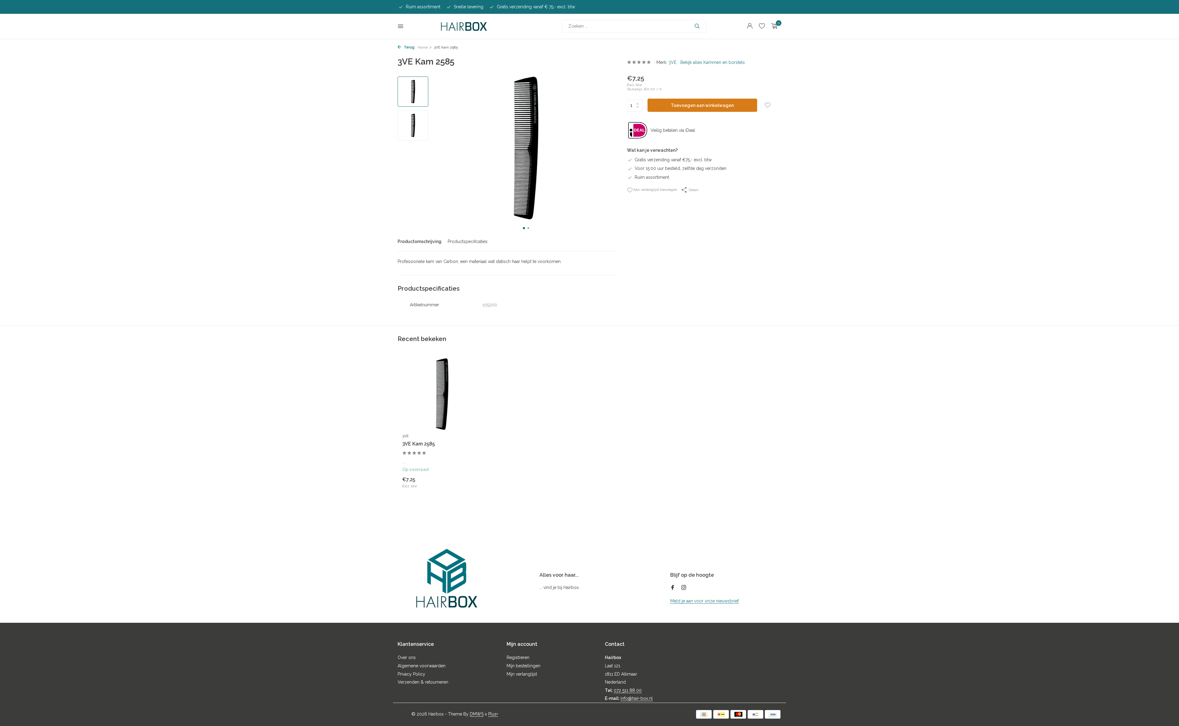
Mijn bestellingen (523, 665)
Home (423, 47)
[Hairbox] (464, 26)
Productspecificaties (468, 241)
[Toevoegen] (471, 482)
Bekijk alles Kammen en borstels (712, 62)
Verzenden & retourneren (423, 682)
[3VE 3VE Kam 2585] (442, 394)
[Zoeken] (697, 26)
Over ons (407, 657)
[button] (524, 228)
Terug (408, 47)
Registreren (518, 657)
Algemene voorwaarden (422, 665)
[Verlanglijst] (762, 26)
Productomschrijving (420, 241)
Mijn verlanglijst (522, 674)
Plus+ (493, 714)
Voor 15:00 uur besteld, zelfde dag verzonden (680, 168)
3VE (672, 62)
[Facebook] (672, 588)
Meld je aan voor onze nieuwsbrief (704, 600)
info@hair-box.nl (637, 698)
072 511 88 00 (628, 690)
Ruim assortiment (652, 177)
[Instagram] (683, 588)
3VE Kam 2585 (418, 444)
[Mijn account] (750, 26)
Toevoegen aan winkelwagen (702, 105)
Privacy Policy (411, 674)
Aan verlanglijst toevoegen (654, 189)
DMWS (477, 714)
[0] (773, 26)
